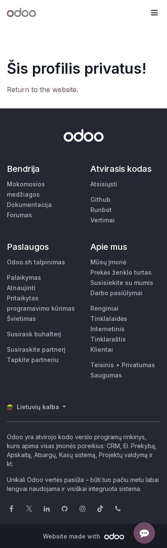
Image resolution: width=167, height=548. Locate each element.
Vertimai (102, 220)
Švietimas (21, 318)
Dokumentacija (29, 204)
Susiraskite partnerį (36, 349)
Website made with (72, 536)
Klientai (101, 349)
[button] (154, 13)
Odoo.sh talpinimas (36, 262)
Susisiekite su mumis (121, 282)
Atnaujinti (21, 287)
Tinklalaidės (108, 318)
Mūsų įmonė (108, 262)
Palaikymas (24, 277)
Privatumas (138, 364)
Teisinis (102, 364)
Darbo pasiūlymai (116, 292)
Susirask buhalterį (34, 334)
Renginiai (104, 308)
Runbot (101, 209)
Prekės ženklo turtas (121, 272)
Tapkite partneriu (33, 359)
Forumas (19, 215)
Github (100, 199)
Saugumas (106, 375)
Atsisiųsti (103, 184)
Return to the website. (42, 89)
